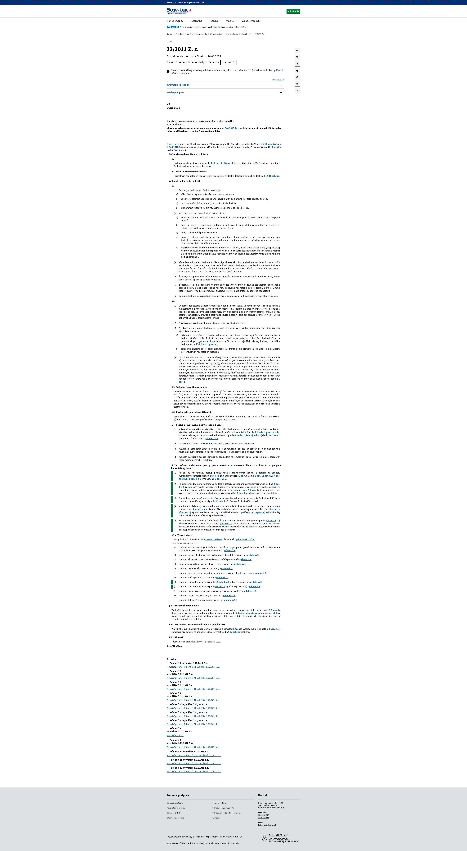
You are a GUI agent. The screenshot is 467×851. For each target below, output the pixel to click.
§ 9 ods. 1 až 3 (222, 582)
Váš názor (218, 27)
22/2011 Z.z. (259, 34)
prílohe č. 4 (240, 564)
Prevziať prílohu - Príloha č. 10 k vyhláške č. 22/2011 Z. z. (194, 755)
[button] (297, 50)
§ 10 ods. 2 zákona (213, 539)
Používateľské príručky (176, 808)
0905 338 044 (263, 817)
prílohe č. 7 (222, 577)
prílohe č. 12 (230, 600)
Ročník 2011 (246, 34)
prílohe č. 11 (228, 595)
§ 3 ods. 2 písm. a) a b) (267, 432)
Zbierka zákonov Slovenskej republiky (191, 34)
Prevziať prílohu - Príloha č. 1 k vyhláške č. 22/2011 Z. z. (193, 666)
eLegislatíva (196, 20)
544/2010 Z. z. (232, 128)
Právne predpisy (175, 20)
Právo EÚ (229, 20)
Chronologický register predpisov (224, 34)
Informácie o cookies (175, 818)
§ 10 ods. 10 (226, 523)
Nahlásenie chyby (174, 813)
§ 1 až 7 (241, 475)
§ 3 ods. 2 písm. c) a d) (246, 435)
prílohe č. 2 (253, 554)
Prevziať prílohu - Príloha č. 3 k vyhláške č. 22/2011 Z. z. (193, 689)
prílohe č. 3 (245, 559)
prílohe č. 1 (229, 550)
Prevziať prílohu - (175, 735)
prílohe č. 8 (256, 582)
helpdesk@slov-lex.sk (267, 825)
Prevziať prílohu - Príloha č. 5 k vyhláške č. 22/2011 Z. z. (193, 708)
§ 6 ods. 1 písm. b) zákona (249, 613)
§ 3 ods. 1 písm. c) (262, 475)
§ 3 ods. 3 (240, 493)
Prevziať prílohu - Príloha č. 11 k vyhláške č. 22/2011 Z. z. (194, 763)
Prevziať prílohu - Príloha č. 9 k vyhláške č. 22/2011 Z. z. (193, 747)
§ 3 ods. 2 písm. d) (208, 344)
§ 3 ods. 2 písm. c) (256, 512)
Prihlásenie (293, 11)
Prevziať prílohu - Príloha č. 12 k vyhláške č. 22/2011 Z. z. (194, 771)
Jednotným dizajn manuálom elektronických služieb (213, 843)
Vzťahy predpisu (175, 92)
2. (226, 478)
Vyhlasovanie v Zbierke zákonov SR (226, 813)
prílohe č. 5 (227, 568)
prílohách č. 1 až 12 (245, 539)
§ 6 (199, 478)
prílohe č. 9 (254, 586)
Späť (170, 41)
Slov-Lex (200, 2)
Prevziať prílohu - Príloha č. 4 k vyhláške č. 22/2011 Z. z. (193, 700)
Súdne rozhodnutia (251, 20)
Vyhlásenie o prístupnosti (223, 808)
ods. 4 (194, 478)
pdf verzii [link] (278, 70)
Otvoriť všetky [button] (278, 80)
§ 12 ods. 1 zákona (220, 163)
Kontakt (216, 818)
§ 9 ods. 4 (211, 475)
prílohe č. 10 (249, 591)
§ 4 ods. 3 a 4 (211, 438)
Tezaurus (213, 20)
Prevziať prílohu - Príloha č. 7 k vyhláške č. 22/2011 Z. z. (193, 724)
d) (268, 512)
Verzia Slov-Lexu (219, 803)
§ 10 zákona (273, 175)
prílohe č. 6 (260, 573)
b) (190, 512)
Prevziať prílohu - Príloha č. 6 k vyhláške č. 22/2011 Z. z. (193, 716)
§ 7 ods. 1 (218, 478)
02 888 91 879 (263, 815)
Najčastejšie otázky (175, 803)
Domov (170, 34)
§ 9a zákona (234, 631)
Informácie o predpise (178, 84)
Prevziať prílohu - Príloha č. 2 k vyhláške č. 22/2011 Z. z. (193, 677)
